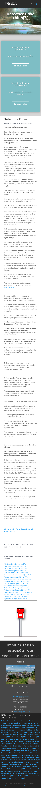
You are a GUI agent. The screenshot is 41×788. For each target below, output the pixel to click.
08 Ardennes (12, 725)
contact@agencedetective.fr (23, 711)
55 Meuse (4, 753)
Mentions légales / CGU (18, 786)
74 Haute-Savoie (15, 764)
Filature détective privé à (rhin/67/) (16, 577)
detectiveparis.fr (9, 287)
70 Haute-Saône (12, 762)
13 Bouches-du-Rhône (17, 728)
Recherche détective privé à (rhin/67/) (17, 588)
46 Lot (19, 746)
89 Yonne (19, 773)
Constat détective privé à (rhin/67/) (16, 596)
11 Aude (36, 725)
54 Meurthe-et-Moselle (29, 750)
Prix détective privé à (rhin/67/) (15, 564)
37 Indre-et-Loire (12, 741)
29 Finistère (11, 737)
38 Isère (21, 741)
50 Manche (24, 748)
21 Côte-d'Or (14, 732)
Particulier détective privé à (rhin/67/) (17, 590)
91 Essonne (6, 776)
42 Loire (16, 744)
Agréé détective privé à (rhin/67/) (15, 599)
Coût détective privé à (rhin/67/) (15, 571)
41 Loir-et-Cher (7, 744)
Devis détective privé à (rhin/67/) (15, 568)
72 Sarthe (36, 762)
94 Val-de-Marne (7, 778)
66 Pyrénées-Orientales (9, 760)
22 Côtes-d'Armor (26, 732)
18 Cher (36, 730)
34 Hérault (17, 739)
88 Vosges (10, 773)
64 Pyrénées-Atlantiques (14, 757)
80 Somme (10, 769)
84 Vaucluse (9, 771)
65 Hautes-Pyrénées (32, 757)
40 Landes (35, 741)
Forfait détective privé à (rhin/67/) (16, 573)
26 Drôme (23, 734)
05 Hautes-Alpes (14, 723)
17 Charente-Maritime (24, 730)
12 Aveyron (4, 728)
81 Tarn (18, 769)
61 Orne (15, 755)
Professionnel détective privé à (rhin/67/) (18, 592)
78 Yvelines (27, 767)
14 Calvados (30, 728)
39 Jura (28, 741)
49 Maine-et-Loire (13, 748)
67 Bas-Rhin (23, 760)
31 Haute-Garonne (29, 737)
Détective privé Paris (12, 529)
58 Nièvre (31, 753)
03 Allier (16, 721)
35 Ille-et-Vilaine (28, 739)
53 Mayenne (16, 750)
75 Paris (25, 764)
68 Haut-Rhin (32, 760)
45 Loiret (13, 746)
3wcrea (7, 786)
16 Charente (11, 730)
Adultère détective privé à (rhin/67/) (16, 586)
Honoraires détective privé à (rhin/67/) (17, 575)
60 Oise (8, 755)
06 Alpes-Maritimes (28, 723)
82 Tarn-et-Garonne (29, 769)
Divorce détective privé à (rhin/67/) (16, 583)
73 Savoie (5, 764)
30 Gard (19, 737)
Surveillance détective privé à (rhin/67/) (17, 579)
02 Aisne (9, 721)
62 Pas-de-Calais (24, 755)
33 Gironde (9, 739)
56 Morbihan (13, 753)
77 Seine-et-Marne (15, 767)
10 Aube (29, 725)
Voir (20, 676)
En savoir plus (20, 65)
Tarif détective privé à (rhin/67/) (15, 566)
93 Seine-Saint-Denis (32, 776)
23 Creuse (36, 732)
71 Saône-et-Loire (25, 762)
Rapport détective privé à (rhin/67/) (16, 594)
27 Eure (30, 734)
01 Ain (3, 721)
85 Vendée (17, 771)
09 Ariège (21, 725)
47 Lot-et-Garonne (29, 746)
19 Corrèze (4, 732)
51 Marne (33, 748)
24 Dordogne (6, 734)
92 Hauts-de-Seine (17, 776)
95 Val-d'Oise (19, 778)
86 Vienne (26, 771)
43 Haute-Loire (26, 744)
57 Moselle (22, 753)
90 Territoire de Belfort (31, 773)
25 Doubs (15, 734)
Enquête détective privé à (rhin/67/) (16, 581)
